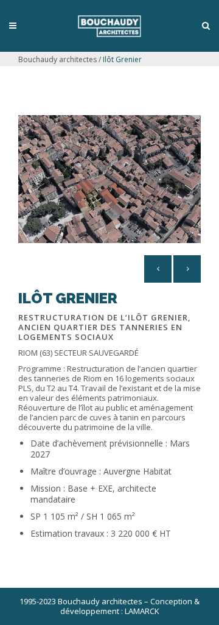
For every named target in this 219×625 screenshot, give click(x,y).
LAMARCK (142, 611)
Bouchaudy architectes (57, 59)
